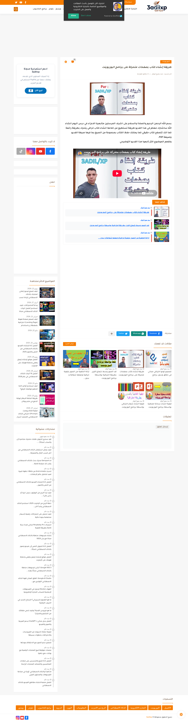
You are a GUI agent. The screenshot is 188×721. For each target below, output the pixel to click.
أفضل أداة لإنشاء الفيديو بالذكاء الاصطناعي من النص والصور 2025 (28, 349)
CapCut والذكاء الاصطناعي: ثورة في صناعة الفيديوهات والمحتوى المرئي (34, 673)
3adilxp (149, 717)
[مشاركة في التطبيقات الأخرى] (111, 333)
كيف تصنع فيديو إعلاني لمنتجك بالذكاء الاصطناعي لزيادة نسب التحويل (28, 295)
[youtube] (20, 2)
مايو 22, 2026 (33, 330)
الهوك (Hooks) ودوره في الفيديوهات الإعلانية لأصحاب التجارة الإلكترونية (37, 590)
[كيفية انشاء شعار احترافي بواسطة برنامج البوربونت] (131, 391)
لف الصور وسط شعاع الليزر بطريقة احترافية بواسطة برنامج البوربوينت (119, 226)
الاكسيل (167, 708)
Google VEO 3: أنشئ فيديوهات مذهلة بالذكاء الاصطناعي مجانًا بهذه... (36, 569)
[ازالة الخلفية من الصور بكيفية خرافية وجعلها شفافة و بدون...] (161, 237)
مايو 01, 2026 (33, 383)
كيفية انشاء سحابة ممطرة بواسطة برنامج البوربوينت (159, 405)
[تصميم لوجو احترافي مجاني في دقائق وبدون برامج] (158, 359)
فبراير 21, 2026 (32, 316)
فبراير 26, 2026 (32, 371)
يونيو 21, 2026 (33, 289)
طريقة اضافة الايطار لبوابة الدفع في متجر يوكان (27, 400)
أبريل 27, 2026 (32, 302)
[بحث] (16, 9)
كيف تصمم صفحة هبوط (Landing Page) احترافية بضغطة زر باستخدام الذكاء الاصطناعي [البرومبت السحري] (28, 322)
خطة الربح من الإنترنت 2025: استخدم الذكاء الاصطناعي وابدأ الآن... (34, 505)
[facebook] (25, 2)
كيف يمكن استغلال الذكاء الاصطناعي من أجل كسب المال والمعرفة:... (34, 451)
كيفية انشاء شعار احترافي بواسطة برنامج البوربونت (133, 405)
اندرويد (59, 708)
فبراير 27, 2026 (32, 408)
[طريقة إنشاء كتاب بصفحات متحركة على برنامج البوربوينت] (161, 212)
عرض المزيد (69, 344)
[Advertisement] (94, 36)
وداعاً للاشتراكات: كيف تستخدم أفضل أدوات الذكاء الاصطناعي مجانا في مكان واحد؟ (28, 309)
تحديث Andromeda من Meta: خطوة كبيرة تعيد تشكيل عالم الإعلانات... (34, 473)
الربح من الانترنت (98, 708)
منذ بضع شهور (44, 436)
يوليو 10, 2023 (32, 396)
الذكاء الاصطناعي (118, 708)
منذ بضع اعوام (145, 208)
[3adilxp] (157, 6)
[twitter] (16, 2)
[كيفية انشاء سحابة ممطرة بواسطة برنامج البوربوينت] (158, 391)
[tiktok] (21, 151)
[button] (155, 333)
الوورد (69, 708)
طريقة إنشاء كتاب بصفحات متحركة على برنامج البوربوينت (123, 213)
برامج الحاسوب (40, 9)
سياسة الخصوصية (124, 2)
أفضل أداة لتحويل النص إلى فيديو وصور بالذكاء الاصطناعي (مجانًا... (35, 548)
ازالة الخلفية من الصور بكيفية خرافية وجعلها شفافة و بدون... (123, 238)
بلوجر (51, 9)
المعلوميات (81, 708)
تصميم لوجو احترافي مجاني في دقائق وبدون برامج (159, 373)
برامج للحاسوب (44, 708)
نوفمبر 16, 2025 (32, 343)
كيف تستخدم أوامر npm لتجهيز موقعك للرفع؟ (28, 387)
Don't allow (86, 16)
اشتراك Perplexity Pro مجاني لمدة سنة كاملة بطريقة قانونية (35, 526)
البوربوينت (166, 62)
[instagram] (30, 151)
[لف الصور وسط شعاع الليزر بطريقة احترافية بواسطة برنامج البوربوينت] (161, 224)
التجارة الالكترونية (129, 9)
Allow (73, 16)
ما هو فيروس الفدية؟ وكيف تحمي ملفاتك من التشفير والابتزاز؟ (35, 612)
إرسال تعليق (162, 427)
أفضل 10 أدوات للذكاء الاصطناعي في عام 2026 (28, 375)
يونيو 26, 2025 (33, 357)
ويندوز (58, 9)
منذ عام (46, 447)
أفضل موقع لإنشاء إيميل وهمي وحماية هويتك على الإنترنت (27, 363)
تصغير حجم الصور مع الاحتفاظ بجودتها (36, 643)
